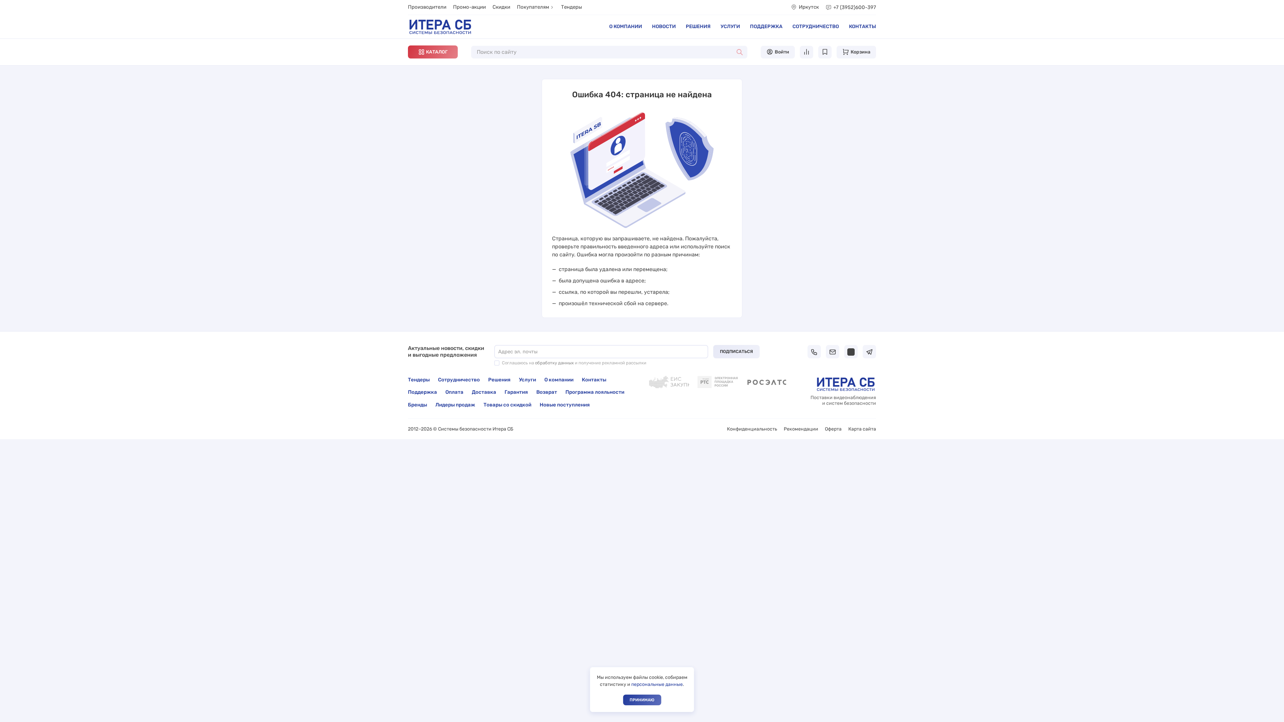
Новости (664, 26)
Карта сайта (862, 429)
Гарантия (516, 392)
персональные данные (657, 684)
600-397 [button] (854, 7)
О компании (625, 26)
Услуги (730, 26)
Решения (698, 26)
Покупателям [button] (533, 7)
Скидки (501, 7)
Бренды (417, 405)
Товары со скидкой (507, 405)
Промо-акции (469, 7)
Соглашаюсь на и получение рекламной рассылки (574, 362)
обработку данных (554, 362)
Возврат (546, 392)
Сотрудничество (815, 26)
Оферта (833, 429)
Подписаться (736, 351)
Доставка (484, 392)
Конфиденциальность (752, 429)
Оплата (454, 392)
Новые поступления (565, 405)
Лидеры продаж (455, 405)
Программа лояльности (594, 392)
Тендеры (571, 7)
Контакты (862, 26)
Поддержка (766, 26)
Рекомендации (801, 429)
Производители (427, 7)
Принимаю (642, 700)
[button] (433, 51)
